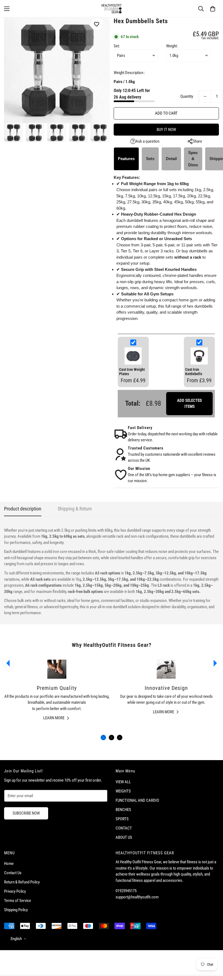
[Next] (215, 663)
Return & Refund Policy (22, 882)
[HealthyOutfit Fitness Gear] (111, 8)
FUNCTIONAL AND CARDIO (137, 800)
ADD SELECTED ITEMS (189, 403)
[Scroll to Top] (212, 946)
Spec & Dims (193, 158)
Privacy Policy (15, 891)
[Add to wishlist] (97, 24)
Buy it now (166, 129)
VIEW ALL (123, 781)
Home (9, 863)
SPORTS (122, 818)
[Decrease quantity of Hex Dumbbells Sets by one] (205, 96)
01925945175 (126, 890)
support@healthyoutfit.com (137, 897)
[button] (212, 8)
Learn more (53, 717)
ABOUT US (124, 837)
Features (126, 158)
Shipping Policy (16, 909)
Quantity (186, 96)
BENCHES (123, 809)
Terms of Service (17, 900)
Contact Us (12, 872)
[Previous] (8, 663)
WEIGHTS (123, 791)
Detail (171, 158)
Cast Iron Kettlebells (193, 371)
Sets (150, 158)
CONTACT (124, 828)
